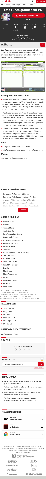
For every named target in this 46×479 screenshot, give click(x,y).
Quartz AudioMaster (10, 237)
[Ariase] (12, 474)
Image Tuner (8, 312)
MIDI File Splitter (9, 246)
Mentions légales (22, 450)
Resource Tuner (9, 318)
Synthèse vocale (6, 298)
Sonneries (13, 296)
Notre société (26, 446)
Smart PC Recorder (10, 265)
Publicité (33, 446)
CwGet (5, 277)
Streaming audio (25, 296)
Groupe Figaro (33, 450)
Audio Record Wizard (11, 243)
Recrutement (5, 448)
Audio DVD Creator (10, 262)
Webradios (19, 298)
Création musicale (7, 292)
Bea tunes (7, 197)
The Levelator (8, 256)
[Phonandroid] (34, 474)
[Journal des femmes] (12, 461)
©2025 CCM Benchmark (23, 452)
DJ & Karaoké (21, 292)
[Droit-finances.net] (34, 465)
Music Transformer (10, 274)
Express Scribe (8, 222)
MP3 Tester (7, 286)
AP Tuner (6, 315)
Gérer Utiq (41, 448)
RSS (15, 450)
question (42, 1)
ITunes (5, 203)
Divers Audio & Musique (9, 294)
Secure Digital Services (15, 30)
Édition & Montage (32, 298)
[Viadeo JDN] (34, 469)
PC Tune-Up (7, 324)
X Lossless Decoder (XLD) (13, 240)
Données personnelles (16, 448)
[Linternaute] (12, 466)
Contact (40, 446)
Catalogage (4, 290)
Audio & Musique (27, 5)
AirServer (6, 283)
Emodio (6, 268)
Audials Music (8, 228)
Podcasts (3, 296)
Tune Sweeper (8, 308)
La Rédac (4, 44)
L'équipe (19, 446)
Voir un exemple (39, 368)
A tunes (6, 200)
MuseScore (7, 271)
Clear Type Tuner (9, 321)
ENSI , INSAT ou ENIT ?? (12, 206)
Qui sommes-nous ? (9, 446)
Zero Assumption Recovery (13, 234)
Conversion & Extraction (20, 290)
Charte (11, 450)
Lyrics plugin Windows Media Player (16, 253)
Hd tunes (6, 194)
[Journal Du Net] (34, 461)
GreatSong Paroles (10, 280)
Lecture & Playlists (27, 294)
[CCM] (8, 1)
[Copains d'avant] (12, 469)
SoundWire (7, 249)
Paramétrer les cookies (30, 448)
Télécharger (16, 5)
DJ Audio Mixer (9, 259)
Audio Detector (8, 231)
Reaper (5, 225)
